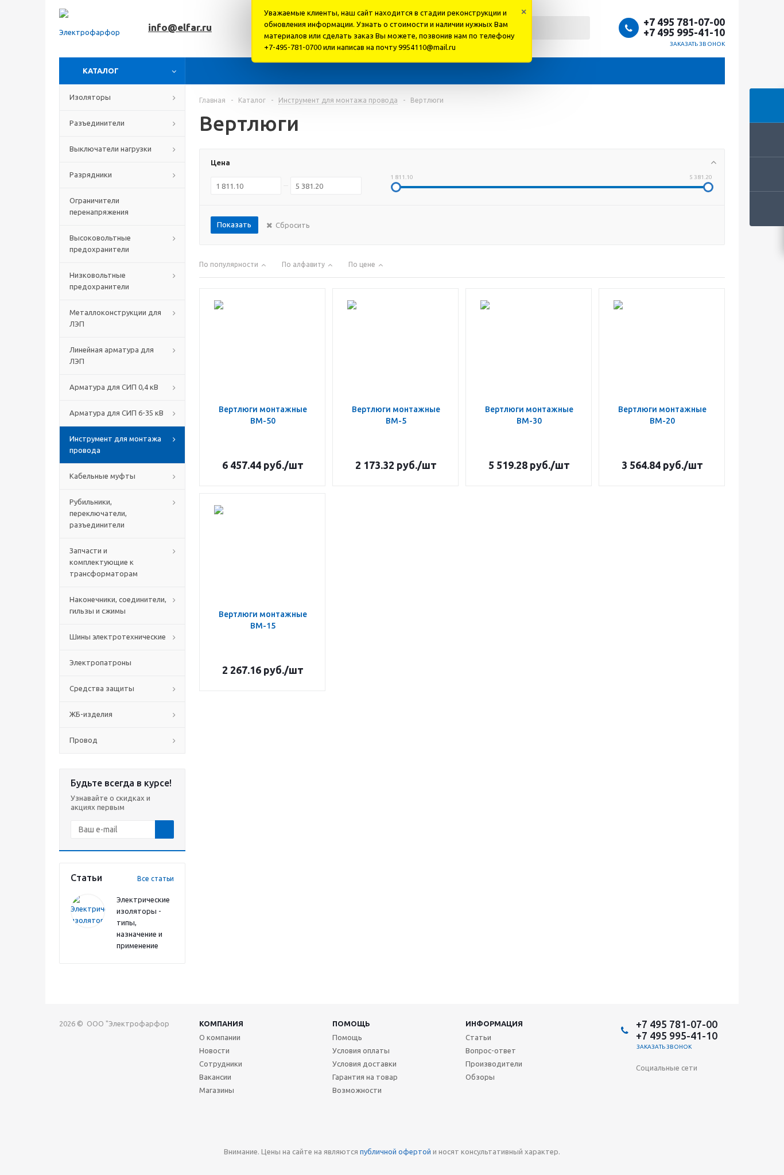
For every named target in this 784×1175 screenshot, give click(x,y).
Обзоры (480, 1077)
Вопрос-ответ (490, 1050)
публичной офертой (395, 1151)
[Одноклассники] (668, 1087)
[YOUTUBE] (692, 1110)
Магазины (216, 1090)
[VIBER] (645, 1134)
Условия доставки (364, 1064)
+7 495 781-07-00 (684, 22)
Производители (493, 1064)
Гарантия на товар (365, 1077)
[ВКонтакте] (645, 1087)
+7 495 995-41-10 (684, 32)
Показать (234, 224)
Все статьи (155, 878)
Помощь (351, 1023)
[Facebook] (692, 1087)
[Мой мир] (668, 1110)
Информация (494, 1023)
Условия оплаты (361, 1050)
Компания (221, 1023)
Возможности (357, 1090)
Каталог (101, 71)
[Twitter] (715, 1087)
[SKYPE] (692, 1134)
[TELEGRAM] (715, 1110)
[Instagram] (645, 1110)
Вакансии (215, 1077)
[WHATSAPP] (668, 1134)
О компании (219, 1037)
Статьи (478, 1037)
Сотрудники (220, 1064)
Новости (214, 1050)
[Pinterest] (715, 1134)
